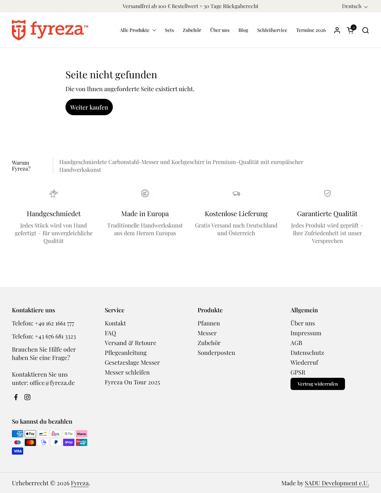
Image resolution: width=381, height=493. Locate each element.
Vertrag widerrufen (318, 384)
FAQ (110, 333)
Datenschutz (307, 352)
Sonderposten (216, 352)
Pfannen (209, 323)
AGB (296, 342)
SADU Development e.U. (337, 483)
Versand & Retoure (130, 342)
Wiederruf (304, 362)
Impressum (306, 333)
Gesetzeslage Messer (132, 362)
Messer (207, 333)
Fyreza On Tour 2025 (132, 382)
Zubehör (209, 342)
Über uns (303, 323)
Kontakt (115, 323)
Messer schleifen (127, 372)
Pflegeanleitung (126, 352)
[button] (365, 30)
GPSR (298, 372)
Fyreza (80, 483)
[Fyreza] (50, 30)
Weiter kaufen (89, 107)
